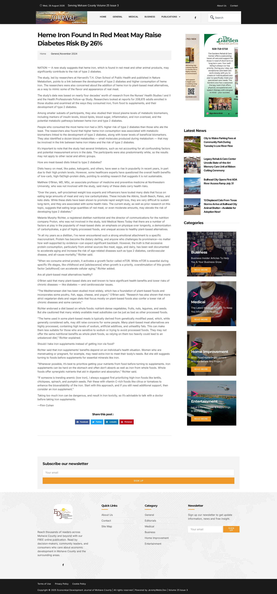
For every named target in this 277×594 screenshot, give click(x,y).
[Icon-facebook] (195, 17)
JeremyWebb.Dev (157, 590)
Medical (133, 16)
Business (150, 16)
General (117, 16)
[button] (82, 422)
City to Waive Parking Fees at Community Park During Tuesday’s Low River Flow (220, 142)
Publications (169, 16)
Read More (201, 269)
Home (103, 16)
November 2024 (68, 53)
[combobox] (224, 17)
